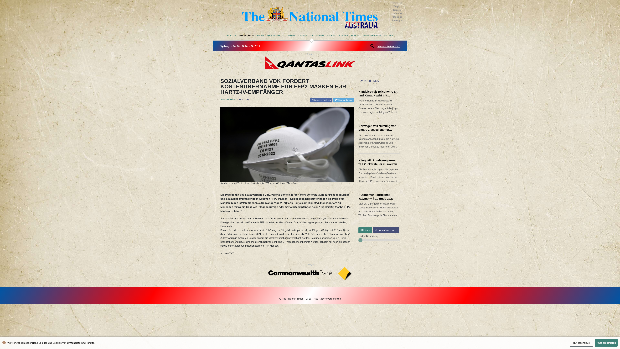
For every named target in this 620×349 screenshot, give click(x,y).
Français (398, 13)
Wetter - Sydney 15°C (388, 46)
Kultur (343, 35)
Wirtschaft (247, 35)
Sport (260, 35)
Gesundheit (317, 35)
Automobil (288, 35)
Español (397, 10)
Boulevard (273, 35)
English (397, 6)
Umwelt (332, 35)
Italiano (397, 17)
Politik (231, 35)
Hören (366, 230)
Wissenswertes (372, 35)
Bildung (355, 35)
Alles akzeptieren (606, 342)
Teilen (322, 100)
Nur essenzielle (581, 342)
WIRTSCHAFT (228, 99)
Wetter (388, 35)
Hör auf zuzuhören (387, 230)
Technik (303, 35)
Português (398, 20)
